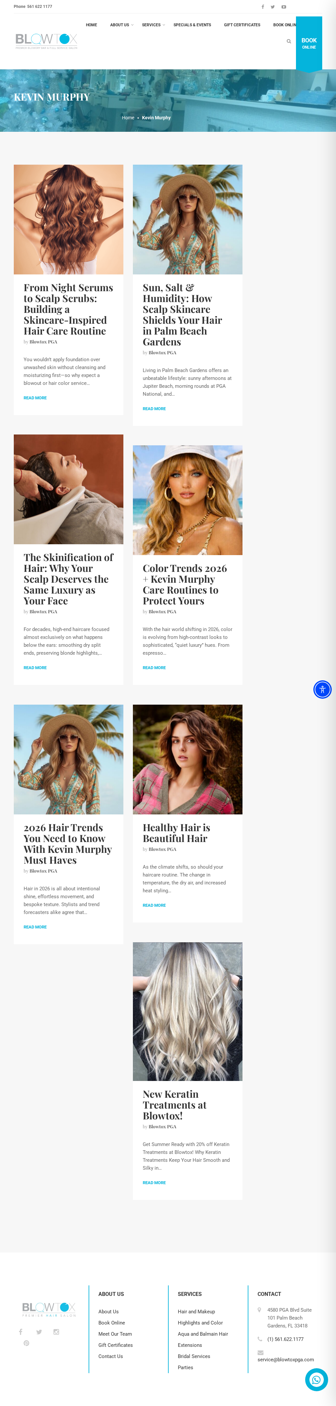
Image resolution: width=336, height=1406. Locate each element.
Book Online (286, 25)
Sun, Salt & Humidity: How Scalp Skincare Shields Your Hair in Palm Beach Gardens (182, 314)
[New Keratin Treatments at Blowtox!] (187, 1011)
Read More (35, 397)
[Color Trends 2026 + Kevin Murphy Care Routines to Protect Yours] (187, 500)
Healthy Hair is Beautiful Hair (176, 833)
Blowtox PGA (43, 342)
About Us (119, 25)
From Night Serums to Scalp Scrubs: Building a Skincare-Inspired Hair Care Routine (68, 309)
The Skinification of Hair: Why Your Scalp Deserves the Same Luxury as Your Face (68, 579)
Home (91, 25)
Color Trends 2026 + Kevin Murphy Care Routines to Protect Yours (185, 584)
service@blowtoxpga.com (286, 1360)
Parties (185, 1368)
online (309, 43)
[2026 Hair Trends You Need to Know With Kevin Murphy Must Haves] (68, 759)
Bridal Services (194, 1356)
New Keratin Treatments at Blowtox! (175, 1104)
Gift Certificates (242, 25)
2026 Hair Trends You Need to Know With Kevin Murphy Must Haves (68, 843)
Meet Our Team (115, 1334)
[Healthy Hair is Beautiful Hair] (187, 759)
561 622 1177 (39, 6)
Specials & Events (192, 25)
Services (151, 25)
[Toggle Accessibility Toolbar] (322, 689)
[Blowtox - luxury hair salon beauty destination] (46, 41)
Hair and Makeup (196, 1312)
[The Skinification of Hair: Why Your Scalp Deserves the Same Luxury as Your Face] (68, 489)
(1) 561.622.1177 (285, 1339)
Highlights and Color (200, 1323)
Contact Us (110, 1356)
